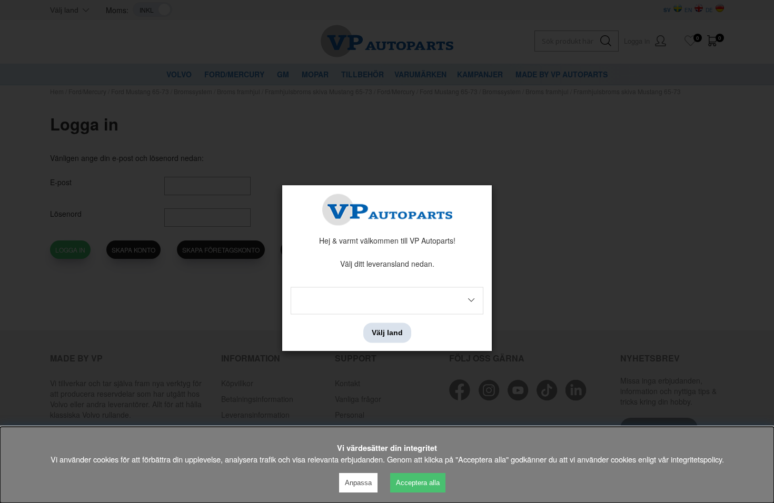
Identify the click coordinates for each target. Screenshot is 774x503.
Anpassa (358, 483)
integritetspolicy (696, 459)
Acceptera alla (418, 483)
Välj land (387, 332)
